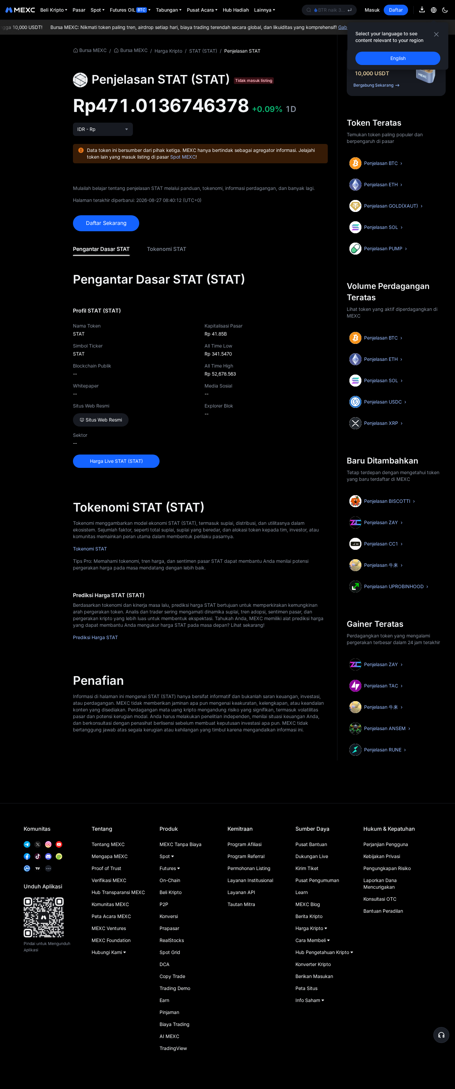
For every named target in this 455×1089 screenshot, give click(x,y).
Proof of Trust (106, 868)
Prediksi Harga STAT (95, 637)
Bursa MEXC (93, 50)
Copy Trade (172, 976)
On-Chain (170, 880)
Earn (164, 1000)
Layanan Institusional (250, 880)
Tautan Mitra (241, 904)
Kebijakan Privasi (381, 856)
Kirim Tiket (306, 868)
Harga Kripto (168, 51)
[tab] (101, 249)
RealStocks (172, 940)
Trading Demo (175, 988)
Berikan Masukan (314, 976)
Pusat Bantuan (311, 844)
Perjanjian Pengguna (385, 844)
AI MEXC (169, 1036)
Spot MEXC (183, 157)
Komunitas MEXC (110, 904)
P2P (164, 904)
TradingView (173, 1048)
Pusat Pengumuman (317, 880)
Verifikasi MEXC (109, 880)
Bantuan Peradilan (383, 911)
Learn (301, 892)
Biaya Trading (175, 1024)
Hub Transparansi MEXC (118, 892)
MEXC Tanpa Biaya (181, 844)
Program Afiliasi (244, 844)
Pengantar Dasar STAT (101, 249)
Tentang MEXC (108, 844)
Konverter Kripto (313, 964)
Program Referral (246, 856)
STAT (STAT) (203, 51)
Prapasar (169, 928)
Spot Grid (170, 952)
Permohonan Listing (249, 868)
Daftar (396, 10)
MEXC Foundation (111, 940)
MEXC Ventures (109, 928)
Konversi (169, 916)
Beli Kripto (171, 892)
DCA (165, 964)
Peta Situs (306, 988)
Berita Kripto (308, 916)
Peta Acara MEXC (111, 916)
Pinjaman (169, 1012)
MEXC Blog (307, 904)
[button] (441, 1035)
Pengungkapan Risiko (387, 868)
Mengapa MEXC (110, 856)
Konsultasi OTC (379, 899)
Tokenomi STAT (166, 249)
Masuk (372, 10)
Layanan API (241, 892)
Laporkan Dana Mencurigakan (380, 883)
